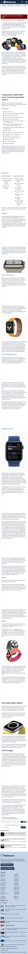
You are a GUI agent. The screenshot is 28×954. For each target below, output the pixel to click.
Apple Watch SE (8, 312)
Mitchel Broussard (4, 883)
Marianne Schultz (17, 887)
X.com (4, 876)
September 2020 (6, 22)
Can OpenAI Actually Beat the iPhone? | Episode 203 (15, 944)
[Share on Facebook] (25, 821)
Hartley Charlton (21, 19)
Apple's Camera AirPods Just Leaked (12, 914)
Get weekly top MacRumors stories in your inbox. (14, 825)
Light (22, 952)
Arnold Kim (3, 874)
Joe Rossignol (16, 878)
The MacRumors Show (9, 925)
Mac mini (3, 5)
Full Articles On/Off (10, 952)
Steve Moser (3, 896)
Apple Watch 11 (12, 817)
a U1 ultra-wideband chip (11, 33)
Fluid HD (17, 952)
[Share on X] (22, 821)
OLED (16, 113)
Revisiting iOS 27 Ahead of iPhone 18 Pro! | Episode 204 (15, 940)
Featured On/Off (3, 952)
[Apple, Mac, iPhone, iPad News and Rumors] (9, 3)
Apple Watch (23, 22)
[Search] (24, 2)
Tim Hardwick (16, 883)
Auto (20, 952)
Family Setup (11, 143)
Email (1, 876)
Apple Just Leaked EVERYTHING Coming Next (14, 918)
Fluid (15, 952)
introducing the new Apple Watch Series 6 (13, 24)
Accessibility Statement (4, 950)
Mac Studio (10, 5)
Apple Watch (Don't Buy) (13, 818)
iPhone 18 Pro (18, 5)
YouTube (5, 902)
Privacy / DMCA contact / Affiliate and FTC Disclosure (9, 948)
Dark (25, 952)
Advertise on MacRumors (7, 868)
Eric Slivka (16, 874)
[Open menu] (1, 2)
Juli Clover (2, 878)
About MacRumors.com (7, 864)
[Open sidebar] (26, 2)
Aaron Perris (16, 896)
